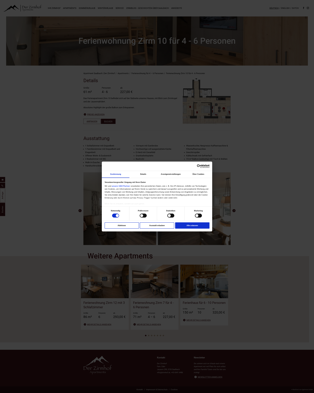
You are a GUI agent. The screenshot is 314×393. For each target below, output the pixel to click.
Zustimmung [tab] (115, 174)
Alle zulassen (192, 225)
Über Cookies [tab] (198, 174)
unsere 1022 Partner (121, 186)
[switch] (143, 216)
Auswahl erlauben (157, 225)
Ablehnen (122, 225)
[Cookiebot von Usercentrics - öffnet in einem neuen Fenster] (198, 166)
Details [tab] (143, 174)
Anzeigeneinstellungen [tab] (171, 174)
